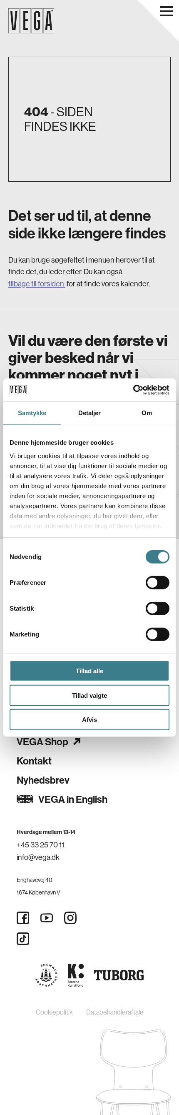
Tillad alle (89, 670)
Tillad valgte (89, 695)
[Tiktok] (22, 938)
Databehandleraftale (115, 1012)
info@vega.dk (38, 857)
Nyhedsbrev (43, 780)
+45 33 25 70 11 (40, 844)
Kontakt (34, 760)
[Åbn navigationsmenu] (166, 11)
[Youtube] (46, 917)
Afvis (89, 719)
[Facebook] (22, 917)
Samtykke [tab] (32, 412)
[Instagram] (70, 917)
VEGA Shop (42, 741)
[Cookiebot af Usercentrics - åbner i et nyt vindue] (133, 389)
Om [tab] (147, 412)
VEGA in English (72, 799)
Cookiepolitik (54, 1012)
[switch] (157, 582)
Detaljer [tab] (89, 412)
